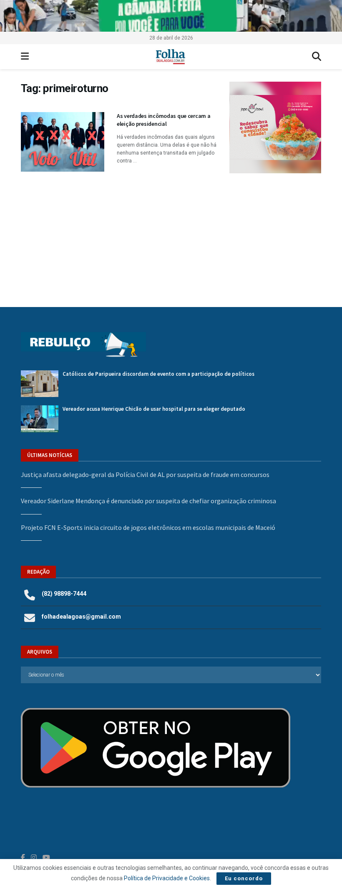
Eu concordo (244, 878)
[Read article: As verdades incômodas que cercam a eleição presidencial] (62, 142)
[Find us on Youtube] (46, 857)
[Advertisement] (275, 231)
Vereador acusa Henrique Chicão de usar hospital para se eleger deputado (154, 408)
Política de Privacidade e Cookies (167, 878)
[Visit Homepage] (170, 56)
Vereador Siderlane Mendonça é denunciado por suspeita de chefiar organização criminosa (148, 501)
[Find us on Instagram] (34, 857)
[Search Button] (316, 56)
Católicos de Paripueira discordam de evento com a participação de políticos (158, 373)
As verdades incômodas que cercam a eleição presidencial (163, 120)
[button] (283, 127)
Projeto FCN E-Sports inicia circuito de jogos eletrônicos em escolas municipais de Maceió (148, 527)
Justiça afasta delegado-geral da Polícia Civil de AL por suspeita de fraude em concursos (145, 474)
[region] (171, 16)
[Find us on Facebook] (23, 857)
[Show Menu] (25, 56)
